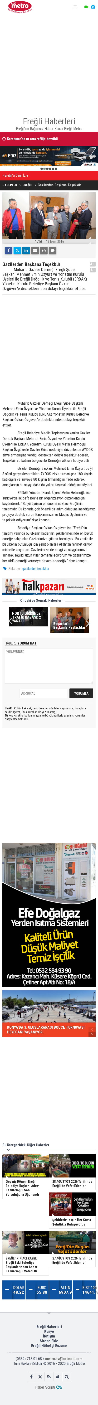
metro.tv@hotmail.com (63, 1359)
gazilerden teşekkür (35, 569)
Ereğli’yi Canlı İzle (16, 176)
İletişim (49, 1336)
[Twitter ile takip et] (40, 1376)
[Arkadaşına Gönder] (35, 250)
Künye (49, 1331)
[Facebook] (8, 250)
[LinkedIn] (26, 250)
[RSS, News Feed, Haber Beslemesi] (49, 1376)
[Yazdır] (44, 250)
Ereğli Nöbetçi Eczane (49, 1345)
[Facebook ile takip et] (31, 1376)
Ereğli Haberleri (49, 1326)
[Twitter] (17, 250)
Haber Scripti (45, 1387)
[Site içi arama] (66, 1376)
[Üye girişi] (58, 1376)
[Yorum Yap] (52, 250)
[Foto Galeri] (93, 7)
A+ (92, 264)
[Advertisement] (49, 63)
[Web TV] (86, 7)
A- (93, 270)
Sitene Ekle (49, 1341)
